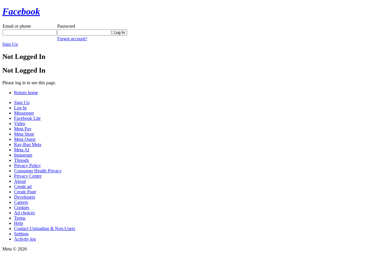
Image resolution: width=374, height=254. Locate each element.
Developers (24, 197)
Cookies (21, 207)
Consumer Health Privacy (38, 170)
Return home (26, 92)
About (20, 181)
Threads (21, 160)
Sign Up (22, 102)
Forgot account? (72, 38)
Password (66, 26)
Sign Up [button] (10, 44)
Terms (19, 218)
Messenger (24, 113)
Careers (21, 202)
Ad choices (24, 212)
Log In (20, 107)
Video (19, 123)
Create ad (23, 186)
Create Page (25, 191)
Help (18, 223)
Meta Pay (23, 128)
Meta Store (24, 134)
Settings (21, 233)
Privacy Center (27, 176)
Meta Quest (24, 139)
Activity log (25, 239)
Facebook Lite (27, 118)
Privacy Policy (27, 165)
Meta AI (21, 149)
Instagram (23, 155)
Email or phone (17, 26)
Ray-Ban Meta (27, 144)
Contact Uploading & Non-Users (44, 228)
